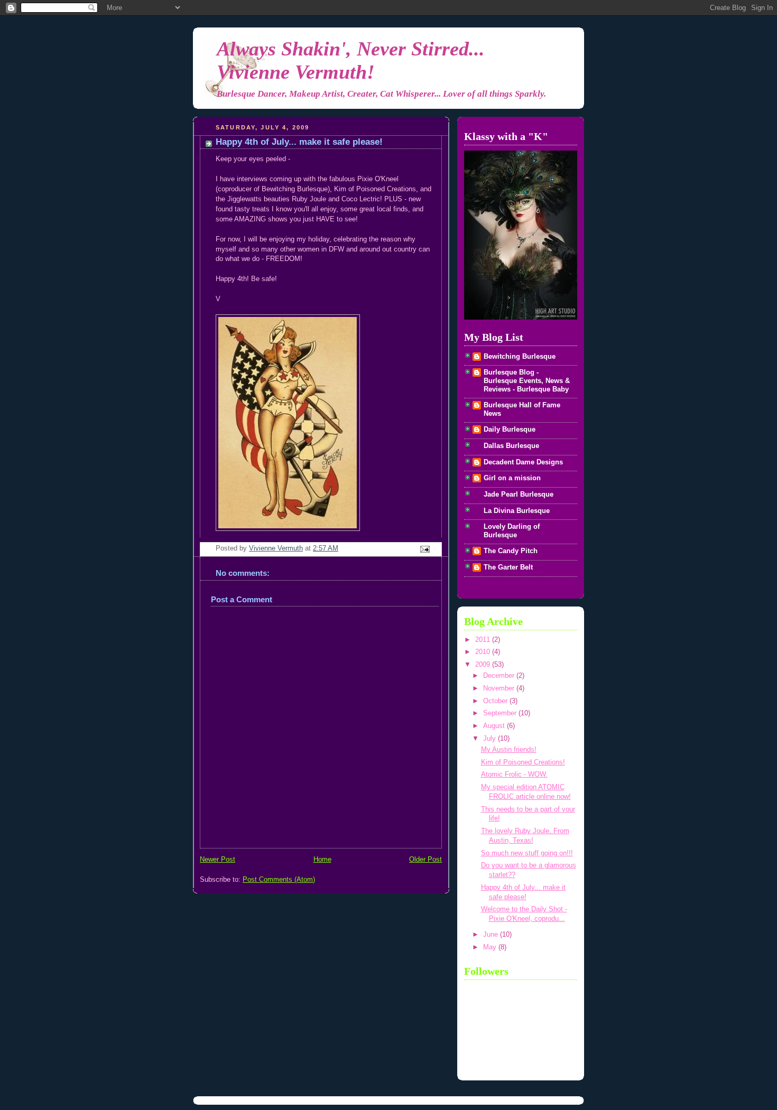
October (496, 701)
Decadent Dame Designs (523, 462)
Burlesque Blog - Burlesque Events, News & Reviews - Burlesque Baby (527, 381)
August (495, 726)
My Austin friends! (508, 749)
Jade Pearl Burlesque (518, 494)
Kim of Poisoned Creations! (523, 762)
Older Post (425, 859)
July (490, 738)
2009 (483, 664)
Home (322, 859)
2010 (483, 652)
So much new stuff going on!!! (527, 853)
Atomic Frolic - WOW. (514, 774)
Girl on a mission (512, 478)
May (490, 947)
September (501, 713)
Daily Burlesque (509, 429)
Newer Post (217, 859)
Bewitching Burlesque (520, 356)
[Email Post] (424, 549)
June (491, 934)
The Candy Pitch (511, 551)
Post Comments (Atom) (279, 879)
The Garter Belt (508, 567)
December (499, 675)
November (499, 688)
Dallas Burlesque (511, 446)
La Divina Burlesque (517, 511)
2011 (483, 639)
